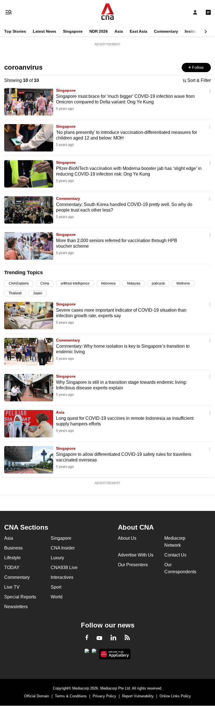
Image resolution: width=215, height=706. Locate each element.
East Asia (138, 31)
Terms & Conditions (71, 696)
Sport (56, 587)
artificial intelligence (75, 283)
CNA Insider (63, 548)
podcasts (158, 283)
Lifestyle (12, 557)
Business (13, 548)
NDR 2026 (98, 31)
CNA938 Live (64, 567)
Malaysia (133, 283)
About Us (127, 538)
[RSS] (127, 638)
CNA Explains (19, 283)
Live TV (12, 587)
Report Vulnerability (138, 696)
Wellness (183, 283)
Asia (118, 31)
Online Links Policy (175, 696)
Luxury (57, 557)
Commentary (166, 31)
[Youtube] (99, 638)
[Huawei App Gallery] (115, 654)
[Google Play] (87, 653)
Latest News (44, 31)
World (56, 596)
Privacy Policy (104, 696)
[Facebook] (86, 638)
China (44, 283)
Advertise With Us (135, 555)
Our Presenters (133, 564)
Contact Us (175, 555)
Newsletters (16, 606)
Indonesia (108, 283)
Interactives (62, 577)
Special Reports (20, 596)
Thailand (15, 293)
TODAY (12, 567)
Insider (191, 31)
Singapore (73, 31)
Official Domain (36, 696)
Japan (37, 293)
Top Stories (15, 31)
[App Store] (94, 653)
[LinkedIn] (113, 638)
